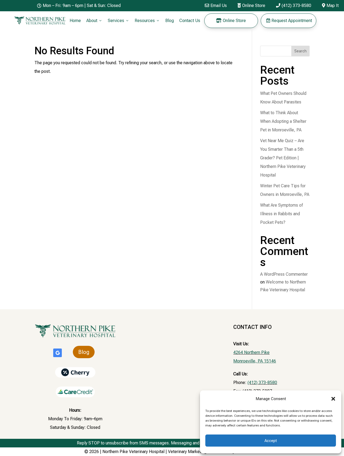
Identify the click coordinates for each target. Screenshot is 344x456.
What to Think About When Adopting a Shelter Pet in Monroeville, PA (283, 121)
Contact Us (189, 20)
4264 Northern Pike (251, 352)
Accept (270, 440)
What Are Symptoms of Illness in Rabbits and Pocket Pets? (281, 214)
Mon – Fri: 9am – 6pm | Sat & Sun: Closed (79, 5)
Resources (147, 20)
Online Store (251, 5)
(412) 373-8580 (293, 5)
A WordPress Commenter (284, 274)
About (94, 20)
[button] (333, 398)
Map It (330, 5)
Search (300, 51)
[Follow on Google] (57, 353)
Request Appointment (289, 20)
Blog (169, 20)
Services (118, 20)
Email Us (216, 5)
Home (75, 20)
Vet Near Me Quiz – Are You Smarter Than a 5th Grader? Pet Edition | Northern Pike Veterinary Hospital (283, 158)
